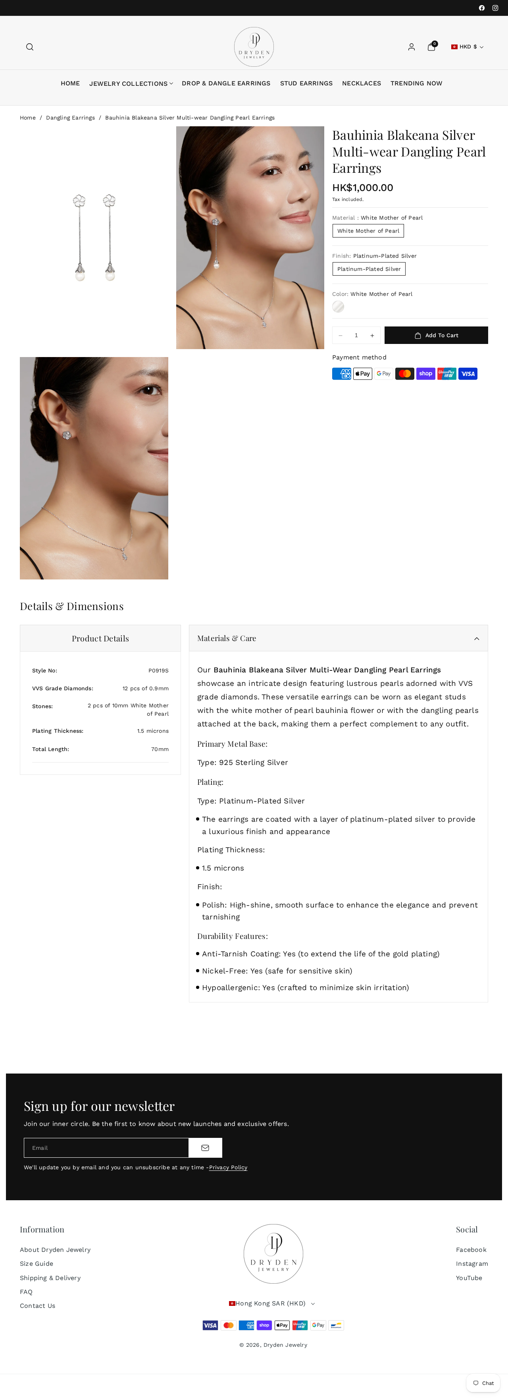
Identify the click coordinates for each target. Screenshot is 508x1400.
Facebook (471, 1249)
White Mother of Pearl (368, 231)
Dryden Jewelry (285, 1345)
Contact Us (37, 1305)
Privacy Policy (228, 1167)
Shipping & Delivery (50, 1278)
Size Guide (36, 1263)
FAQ (26, 1292)
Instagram (472, 1263)
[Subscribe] (205, 1147)
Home (28, 117)
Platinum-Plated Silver (369, 269)
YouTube (469, 1278)
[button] (30, 47)
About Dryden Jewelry (55, 1249)
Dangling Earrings (70, 117)
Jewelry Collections (128, 83)
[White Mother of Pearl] (338, 307)
